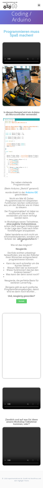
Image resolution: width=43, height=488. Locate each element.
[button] (4, 337)
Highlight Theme (23, 481)
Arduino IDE (31, 192)
